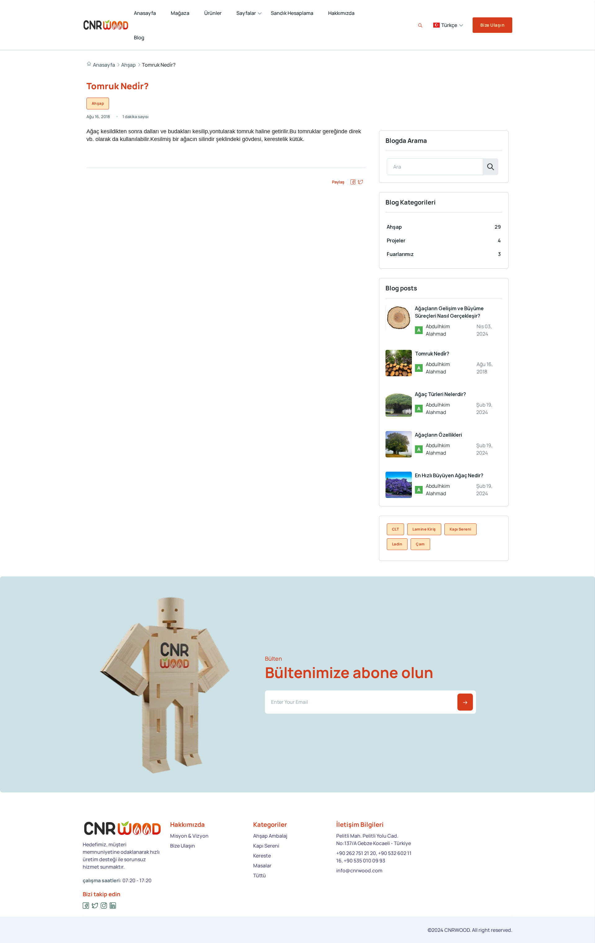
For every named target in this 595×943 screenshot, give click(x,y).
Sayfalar (246, 13)
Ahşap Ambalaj (270, 835)
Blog (139, 37)
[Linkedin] (113, 905)
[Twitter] (95, 905)
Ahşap (128, 64)
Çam (420, 544)
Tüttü (259, 875)
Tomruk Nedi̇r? (432, 353)
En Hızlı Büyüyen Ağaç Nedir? (449, 475)
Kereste (262, 855)
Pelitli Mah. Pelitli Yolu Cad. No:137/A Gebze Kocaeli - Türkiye (373, 839)
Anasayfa (145, 13)
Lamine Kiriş (424, 529)
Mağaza (180, 13)
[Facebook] (86, 905)
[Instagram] (104, 905)
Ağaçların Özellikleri (438, 434)
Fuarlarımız (400, 254)
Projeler (396, 240)
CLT (395, 529)
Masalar (262, 865)
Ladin (397, 544)
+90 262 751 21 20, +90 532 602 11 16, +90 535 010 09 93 (374, 857)
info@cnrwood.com (359, 870)
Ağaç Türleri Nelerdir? (440, 394)
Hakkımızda (341, 13)
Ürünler (213, 13)
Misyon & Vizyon (189, 835)
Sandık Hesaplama (292, 13)
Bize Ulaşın (492, 25)
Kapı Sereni (460, 529)
